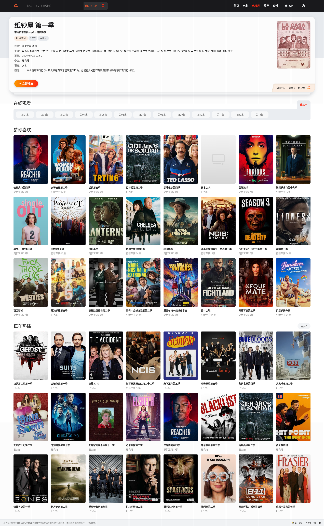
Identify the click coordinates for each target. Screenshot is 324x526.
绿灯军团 (93, 248)
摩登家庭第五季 (209, 383)
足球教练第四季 (172, 187)
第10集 (201, 114)
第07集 (142, 114)
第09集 (181, 114)
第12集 (240, 114)
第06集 (123, 114)
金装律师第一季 (59, 383)
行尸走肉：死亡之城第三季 (253, 248)
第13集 (259, 114)
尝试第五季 (94, 187)
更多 (303, 326)
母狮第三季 (282, 248)
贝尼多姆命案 (283, 310)
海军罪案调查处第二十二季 (140, 383)
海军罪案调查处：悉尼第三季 (216, 248)
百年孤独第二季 (134, 187)
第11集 (220, 114)
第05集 (103, 114)
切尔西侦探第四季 (135, 248)
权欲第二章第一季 (23, 383)
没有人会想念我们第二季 (139, 310)
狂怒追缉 (243, 187)
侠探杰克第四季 (22, 187)
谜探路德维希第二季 (99, 310)
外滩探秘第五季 (59, 310)
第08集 (162, 114)
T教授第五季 (57, 248)
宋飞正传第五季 (172, 383)
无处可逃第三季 (247, 310)
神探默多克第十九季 (286, 187)
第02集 (44, 114)
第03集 (64, 114)
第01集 (25, 114)
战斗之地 (205, 310)
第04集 (84, 114)
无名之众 (205, 187)
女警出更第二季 (59, 187)
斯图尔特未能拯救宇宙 (175, 310)
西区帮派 (18, 310)
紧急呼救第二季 (284, 383)
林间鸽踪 (168, 248)
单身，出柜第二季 (23, 248)
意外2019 (94, 383)
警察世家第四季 (247, 383)
